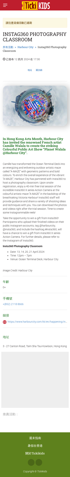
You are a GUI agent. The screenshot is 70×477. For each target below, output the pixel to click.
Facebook (31, 462)
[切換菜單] (5, 5)
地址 (30, 70)
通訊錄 (39, 70)
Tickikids (42, 471)
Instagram (38, 462)
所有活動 (8, 47)
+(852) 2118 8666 (13, 304)
